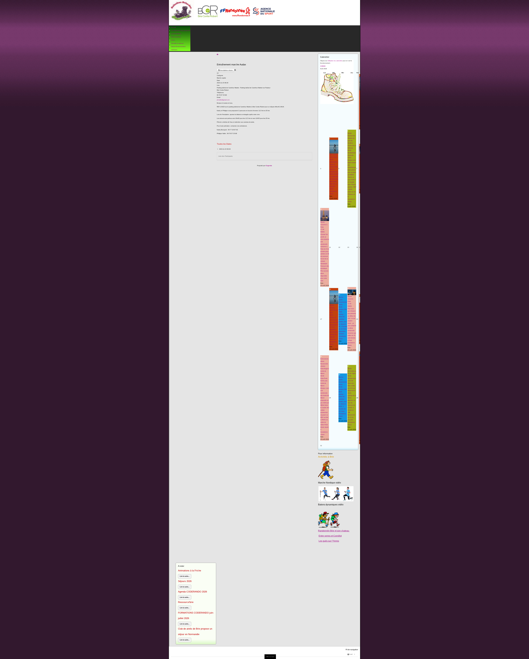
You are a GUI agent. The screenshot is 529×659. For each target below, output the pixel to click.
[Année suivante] (323, 66)
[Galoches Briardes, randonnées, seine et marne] (223, 12)
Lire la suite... (184, 576)
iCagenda (269, 165)
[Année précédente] (321, 66)
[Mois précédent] (322, 66)
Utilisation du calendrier (335, 60)
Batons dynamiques (328, 504)
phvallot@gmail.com (223, 100)
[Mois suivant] (325, 66)
